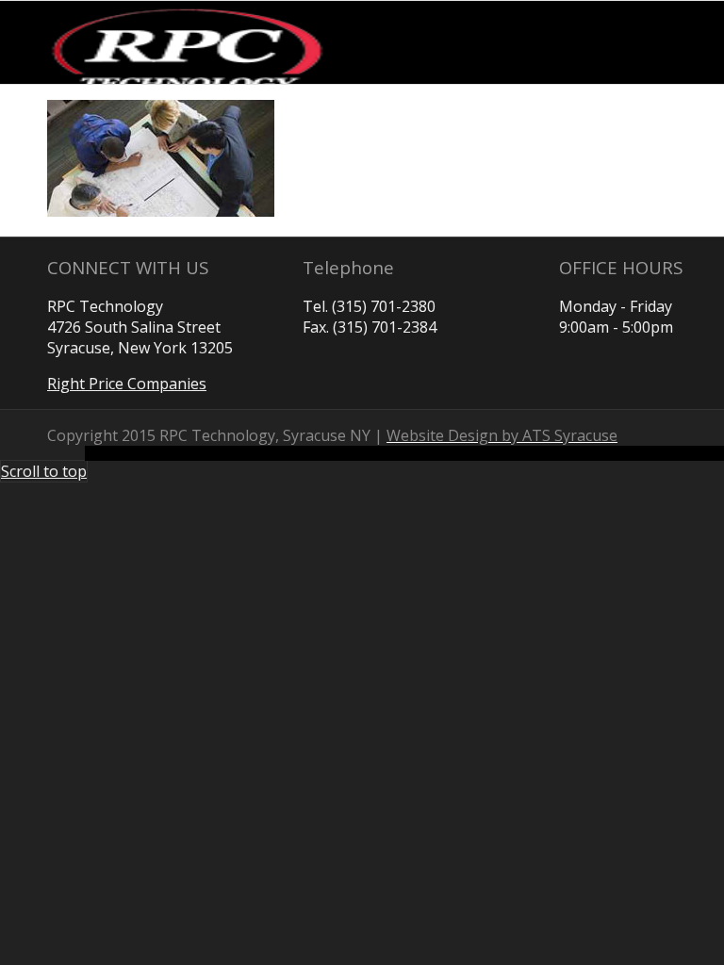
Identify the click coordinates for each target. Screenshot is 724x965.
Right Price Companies (126, 383)
